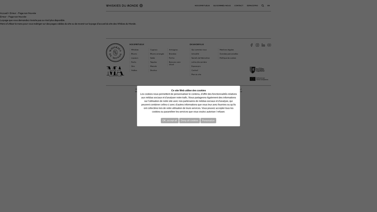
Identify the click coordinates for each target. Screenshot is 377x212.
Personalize (208, 120)
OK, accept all (169, 120)
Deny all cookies (189, 120)
